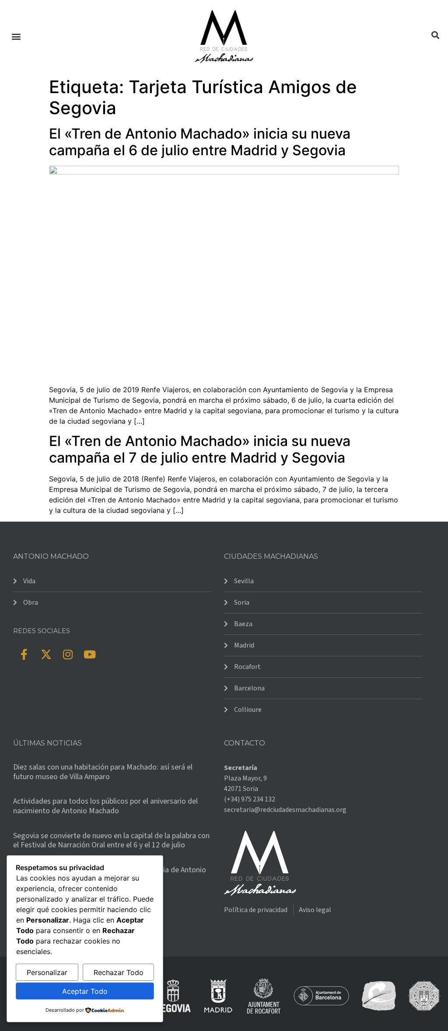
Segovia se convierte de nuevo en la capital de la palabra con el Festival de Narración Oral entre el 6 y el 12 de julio (111, 840)
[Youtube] (90, 654)
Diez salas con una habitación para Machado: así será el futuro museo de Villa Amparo (102, 772)
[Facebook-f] (24, 654)
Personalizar (47, 972)
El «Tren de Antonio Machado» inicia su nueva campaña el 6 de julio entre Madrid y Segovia (199, 142)
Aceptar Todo (85, 991)
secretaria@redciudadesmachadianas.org (285, 810)
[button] (16, 36)
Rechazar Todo (119, 972)
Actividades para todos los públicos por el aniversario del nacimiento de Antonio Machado (105, 806)
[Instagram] (68, 654)
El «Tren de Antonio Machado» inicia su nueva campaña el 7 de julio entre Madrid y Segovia (199, 449)
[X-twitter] (46, 654)
